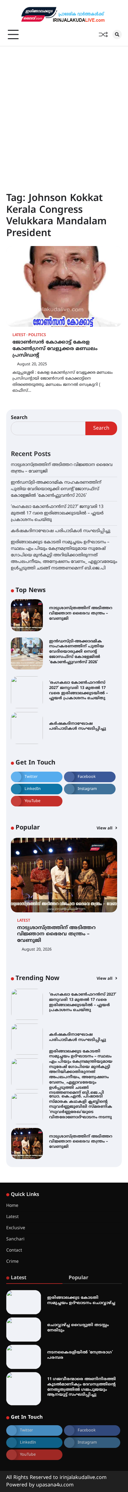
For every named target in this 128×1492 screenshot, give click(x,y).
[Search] (117, 34)
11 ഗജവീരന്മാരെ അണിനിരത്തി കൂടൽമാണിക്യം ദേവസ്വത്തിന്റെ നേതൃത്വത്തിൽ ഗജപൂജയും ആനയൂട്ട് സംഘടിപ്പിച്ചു (81, 1387)
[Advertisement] (64, 113)
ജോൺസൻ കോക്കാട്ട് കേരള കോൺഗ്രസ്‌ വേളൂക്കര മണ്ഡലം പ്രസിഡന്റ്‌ (55, 348)
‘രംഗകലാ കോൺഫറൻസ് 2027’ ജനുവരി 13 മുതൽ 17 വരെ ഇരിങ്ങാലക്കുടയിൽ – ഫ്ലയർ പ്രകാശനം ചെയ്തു (57, 513)
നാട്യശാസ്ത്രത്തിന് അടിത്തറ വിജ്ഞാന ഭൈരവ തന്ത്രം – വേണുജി (80, 613)
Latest (18, 335)
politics (37, 335)
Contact (14, 1250)
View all (105, 828)
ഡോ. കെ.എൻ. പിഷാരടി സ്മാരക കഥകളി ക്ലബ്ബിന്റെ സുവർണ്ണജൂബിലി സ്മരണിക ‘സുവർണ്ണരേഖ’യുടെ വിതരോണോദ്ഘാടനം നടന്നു (80, 1107)
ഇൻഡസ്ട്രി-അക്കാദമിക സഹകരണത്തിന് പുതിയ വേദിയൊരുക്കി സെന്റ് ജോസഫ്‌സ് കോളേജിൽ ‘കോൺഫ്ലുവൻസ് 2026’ (56, 489)
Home (12, 1205)
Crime (12, 1261)
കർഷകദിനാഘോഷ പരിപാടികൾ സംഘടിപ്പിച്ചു (60, 531)
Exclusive (15, 1228)
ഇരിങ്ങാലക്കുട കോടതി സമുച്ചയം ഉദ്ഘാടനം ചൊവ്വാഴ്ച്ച (81, 1300)
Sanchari (15, 1239)
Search (19, 418)
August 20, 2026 (37, 949)
